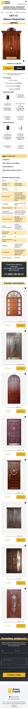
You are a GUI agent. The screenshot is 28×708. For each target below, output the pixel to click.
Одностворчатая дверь (20, 12)
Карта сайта (14, 706)
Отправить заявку (14, 675)
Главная (2, 12)
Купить (19, 68)
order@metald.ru (15, 697)
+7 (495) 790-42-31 (22, 4)
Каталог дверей (9, 12)
